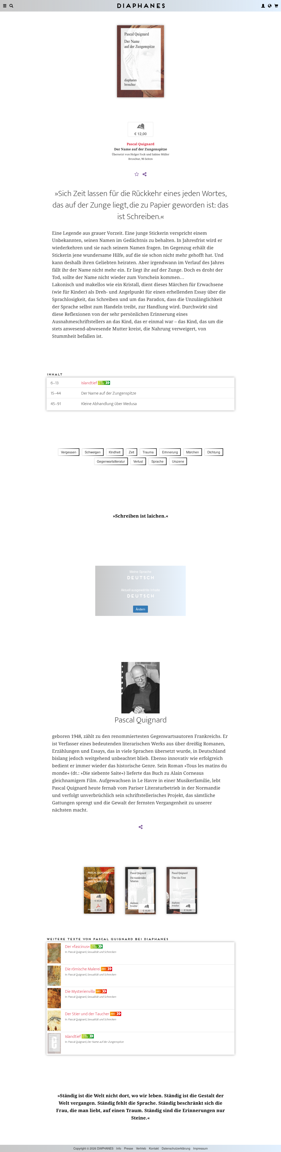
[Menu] (5, 6)
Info (118, 1148)
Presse (128, 1148)
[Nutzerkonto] (263, 6)
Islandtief (89, 383)
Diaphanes (140, 5)
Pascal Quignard (140, 144)
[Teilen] (144, 174)
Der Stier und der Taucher (87, 1013)
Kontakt (154, 1148)
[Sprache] (270, 6)
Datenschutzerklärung (176, 1148)
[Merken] (137, 174)
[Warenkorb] (276, 6)
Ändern (140, 609)
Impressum (200, 1148)
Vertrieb (141, 1148)
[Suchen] (11, 6)
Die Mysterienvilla (80, 991)
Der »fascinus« (77, 946)
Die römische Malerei (82, 969)
